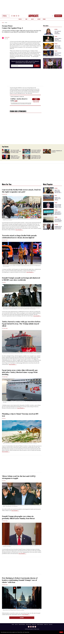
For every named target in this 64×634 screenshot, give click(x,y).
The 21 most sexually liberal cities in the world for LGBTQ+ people (16, 151)
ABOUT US (16, 624)
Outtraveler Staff (7, 37)
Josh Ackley (4, 480)
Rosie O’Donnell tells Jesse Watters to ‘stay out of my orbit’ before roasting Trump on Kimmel (58, 56)
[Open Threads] (16, 16)
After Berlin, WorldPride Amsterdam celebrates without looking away (36, 151)
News (26, 19)
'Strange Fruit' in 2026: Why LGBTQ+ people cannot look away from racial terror (58, 41)
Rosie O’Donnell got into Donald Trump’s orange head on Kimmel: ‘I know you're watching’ (58, 207)
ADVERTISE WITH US (28, 624)
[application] (52, 63)
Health (32, 19)
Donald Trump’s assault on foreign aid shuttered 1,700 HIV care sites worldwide (21, 279)
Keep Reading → (19, 229)
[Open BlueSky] (14, 16)
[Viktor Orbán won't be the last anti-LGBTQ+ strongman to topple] (21, 493)
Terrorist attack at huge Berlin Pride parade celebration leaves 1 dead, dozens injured (19, 236)
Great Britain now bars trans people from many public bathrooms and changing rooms (36, 157)
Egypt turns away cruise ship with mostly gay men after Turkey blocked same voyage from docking (20, 372)
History (39, 19)
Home (3, 22)
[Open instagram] (18, 16)
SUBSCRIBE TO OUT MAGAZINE (5, 16)
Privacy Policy (19, 632)
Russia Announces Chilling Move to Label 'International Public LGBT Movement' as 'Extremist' (15, 158)
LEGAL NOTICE (50, 624)
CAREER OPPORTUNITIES (22, 624)
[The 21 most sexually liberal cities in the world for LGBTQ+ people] (6, 151)
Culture (56, 51)
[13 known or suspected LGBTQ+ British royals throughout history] (47, 151)
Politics (20, 19)
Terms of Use (27, 632)
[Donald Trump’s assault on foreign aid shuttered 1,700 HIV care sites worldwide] (21, 295)
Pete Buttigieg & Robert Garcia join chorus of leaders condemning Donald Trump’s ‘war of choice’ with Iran (19, 580)
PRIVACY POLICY (34, 624)
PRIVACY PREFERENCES (40, 624)
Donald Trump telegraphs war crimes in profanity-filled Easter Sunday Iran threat (18, 517)
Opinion (44, 19)
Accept (61, 632)
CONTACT (13, 624)
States (56, 195)
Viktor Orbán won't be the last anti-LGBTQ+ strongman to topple (19, 477)
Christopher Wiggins (5, 328)
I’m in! (37, 65)
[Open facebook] (12, 16)
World (6, 22)
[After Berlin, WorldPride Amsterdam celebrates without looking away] (26, 151)
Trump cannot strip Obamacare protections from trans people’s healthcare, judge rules (58, 215)
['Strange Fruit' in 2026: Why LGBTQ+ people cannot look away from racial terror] (48, 38)
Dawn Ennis (4, 418)
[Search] (53, 15)
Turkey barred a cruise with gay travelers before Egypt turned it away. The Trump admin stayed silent (21, 323)
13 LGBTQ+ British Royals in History (57, 151)
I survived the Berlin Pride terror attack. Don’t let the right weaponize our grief (21, 190)
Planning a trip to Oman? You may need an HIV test (20, 415)
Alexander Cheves (5, 194)
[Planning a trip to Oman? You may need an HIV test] (21, 431)
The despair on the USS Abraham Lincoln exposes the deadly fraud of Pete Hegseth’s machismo (58, 222)
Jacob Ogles (4, 282)
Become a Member (36, 99)
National (56, 29)
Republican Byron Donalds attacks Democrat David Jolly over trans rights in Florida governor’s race (58, 229)
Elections (56, 224)
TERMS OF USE (46, 624)
